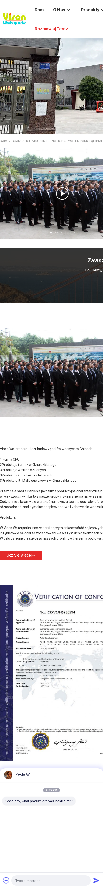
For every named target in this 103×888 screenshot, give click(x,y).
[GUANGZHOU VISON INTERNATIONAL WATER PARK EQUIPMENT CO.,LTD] (14, 19)
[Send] (96, 880)
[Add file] (6, 880)
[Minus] (96, 775)
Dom (3, 141)
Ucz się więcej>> (21, 555)
